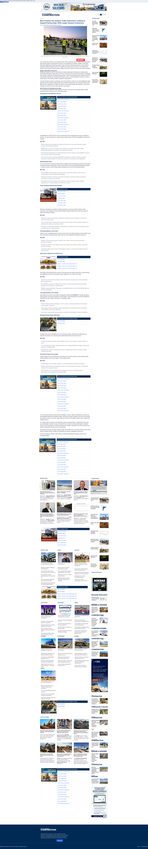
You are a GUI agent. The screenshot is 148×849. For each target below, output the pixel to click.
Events (42, 668)
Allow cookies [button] (6, 1)
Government (61, 602)
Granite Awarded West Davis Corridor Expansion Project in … (47, 563)
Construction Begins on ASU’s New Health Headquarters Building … (65, 661)
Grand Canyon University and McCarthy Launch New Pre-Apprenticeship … (81, 632)
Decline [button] (1, 1)
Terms (138, 846)
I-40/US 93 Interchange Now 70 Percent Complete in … (64, 624)
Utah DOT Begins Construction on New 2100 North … (65, 628)
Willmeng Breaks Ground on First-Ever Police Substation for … (48, 681)
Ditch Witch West (61, 191)
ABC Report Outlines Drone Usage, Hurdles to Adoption (95, 507)
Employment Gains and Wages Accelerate (95, 52)
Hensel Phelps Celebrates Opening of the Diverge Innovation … (82, 628)
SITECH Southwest (61, 101)
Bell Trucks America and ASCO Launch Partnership (81, 649)
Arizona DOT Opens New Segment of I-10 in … (65, 621)
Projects (76, 550)
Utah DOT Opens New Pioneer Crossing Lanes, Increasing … (64, 616)
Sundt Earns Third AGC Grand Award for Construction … (47, 622)
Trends (76, 602)
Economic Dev (61, 636)
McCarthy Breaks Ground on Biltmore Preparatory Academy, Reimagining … (81, 564)
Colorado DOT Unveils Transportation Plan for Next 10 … (81, 580)
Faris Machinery (61, 193)
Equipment (43, 636)
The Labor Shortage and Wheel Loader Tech (95, 499)
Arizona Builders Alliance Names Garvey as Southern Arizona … (47, 634)
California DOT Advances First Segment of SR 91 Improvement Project (95, 610)
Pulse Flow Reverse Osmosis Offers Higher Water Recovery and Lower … (95, 735)
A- (99, 14)
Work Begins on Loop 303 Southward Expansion (80, 576)
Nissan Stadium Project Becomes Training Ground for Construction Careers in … (96, 701)
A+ (102, 14)
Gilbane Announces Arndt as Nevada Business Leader (64, 568)
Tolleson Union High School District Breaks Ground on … (65, 654)
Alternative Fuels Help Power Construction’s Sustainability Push (95, 38)
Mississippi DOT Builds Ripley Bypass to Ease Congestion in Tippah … (95, 644)
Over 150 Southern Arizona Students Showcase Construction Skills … (48, 630)
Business (76, 636)
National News (96, 18)
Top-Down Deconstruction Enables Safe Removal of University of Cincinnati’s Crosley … (95, 622)
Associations (44, 602)
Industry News (43, 478)
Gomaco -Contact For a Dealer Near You (67, 263)
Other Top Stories (44, 717)
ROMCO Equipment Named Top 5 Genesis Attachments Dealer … (48, 654)
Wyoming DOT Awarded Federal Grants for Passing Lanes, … (81, 569)
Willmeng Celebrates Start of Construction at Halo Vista (64, 658)
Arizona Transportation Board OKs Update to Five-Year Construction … (82, 573)
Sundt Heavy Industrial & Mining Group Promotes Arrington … (47, 580)
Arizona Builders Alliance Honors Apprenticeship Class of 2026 (64, 572)
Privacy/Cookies (144, 846)
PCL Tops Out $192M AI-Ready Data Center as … (48, 691)
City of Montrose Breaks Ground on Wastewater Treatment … (48, 698)
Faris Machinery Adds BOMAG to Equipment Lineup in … (47, 658)
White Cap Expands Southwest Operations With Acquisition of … (81, 654)
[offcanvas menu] (105, 14)
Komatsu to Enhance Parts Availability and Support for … (47, 649)
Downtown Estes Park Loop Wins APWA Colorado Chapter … (48, 625)
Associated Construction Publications (10, 846)
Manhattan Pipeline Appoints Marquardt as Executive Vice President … (64, 579)
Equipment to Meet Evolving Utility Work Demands (95, 540)
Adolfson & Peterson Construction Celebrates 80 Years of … (82, 658)
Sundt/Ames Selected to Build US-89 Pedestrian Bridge (65, 631)
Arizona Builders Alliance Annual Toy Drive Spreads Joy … (81, 624)
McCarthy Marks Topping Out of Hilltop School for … (64, 665)
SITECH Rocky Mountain (63, 99)
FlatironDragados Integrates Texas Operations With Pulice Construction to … (82, 662)
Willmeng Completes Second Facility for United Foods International (47, 687)
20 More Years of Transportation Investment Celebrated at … (47, 694)
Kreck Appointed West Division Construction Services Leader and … (48, 572)
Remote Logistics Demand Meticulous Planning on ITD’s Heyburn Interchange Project (95, 757)
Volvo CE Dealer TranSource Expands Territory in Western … (81, 666)
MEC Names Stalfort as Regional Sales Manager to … (47, 568)
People (59, 550)
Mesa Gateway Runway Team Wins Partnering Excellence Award (48, 583)
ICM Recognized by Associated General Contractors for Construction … (47, 617)
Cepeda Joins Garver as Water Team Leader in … (64, 563)
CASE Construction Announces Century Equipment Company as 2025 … (47, 665)
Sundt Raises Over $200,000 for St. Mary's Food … (82, 616)
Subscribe (59, 840)
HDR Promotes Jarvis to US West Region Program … (64, 575)
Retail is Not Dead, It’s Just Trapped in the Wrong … (95, 598)
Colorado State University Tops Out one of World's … (65, 649)
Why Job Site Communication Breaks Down (95, 81)
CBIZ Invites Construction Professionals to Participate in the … (82, 621)
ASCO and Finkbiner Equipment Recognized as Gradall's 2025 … (47, 661)
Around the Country (97, 572)
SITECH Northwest (61, 106)
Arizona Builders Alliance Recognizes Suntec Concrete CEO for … (48, 576)
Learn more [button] (32, 0)
